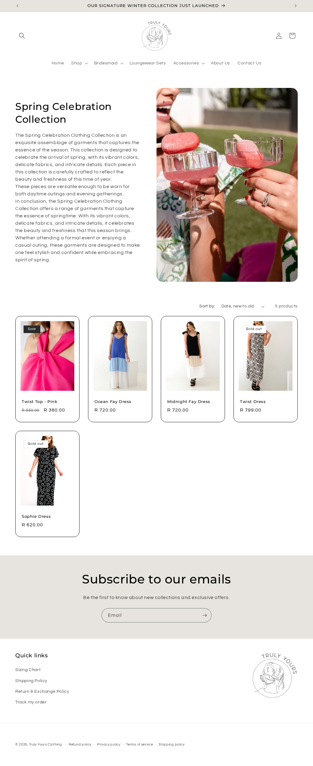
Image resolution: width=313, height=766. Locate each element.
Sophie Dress (36, 516)
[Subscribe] (204, 615)
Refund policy (80, 744)
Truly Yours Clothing (45, 744)
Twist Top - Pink (39, 401)
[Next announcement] (295, 6)
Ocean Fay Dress (112, 401)
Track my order (30, 702)
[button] (22, 35)
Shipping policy (172, 744)
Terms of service (139, 744)
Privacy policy (108, 744)
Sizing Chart (28, 670)
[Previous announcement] (17, 6)
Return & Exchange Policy (42, 691)
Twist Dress (253, 401)
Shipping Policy (31, 681)
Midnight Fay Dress (188, 401)
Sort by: (207, 306)
